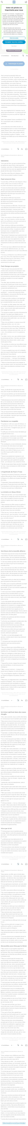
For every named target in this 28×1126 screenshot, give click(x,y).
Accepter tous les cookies (14, 42)
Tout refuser (14, 46)
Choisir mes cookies (14, 38)
